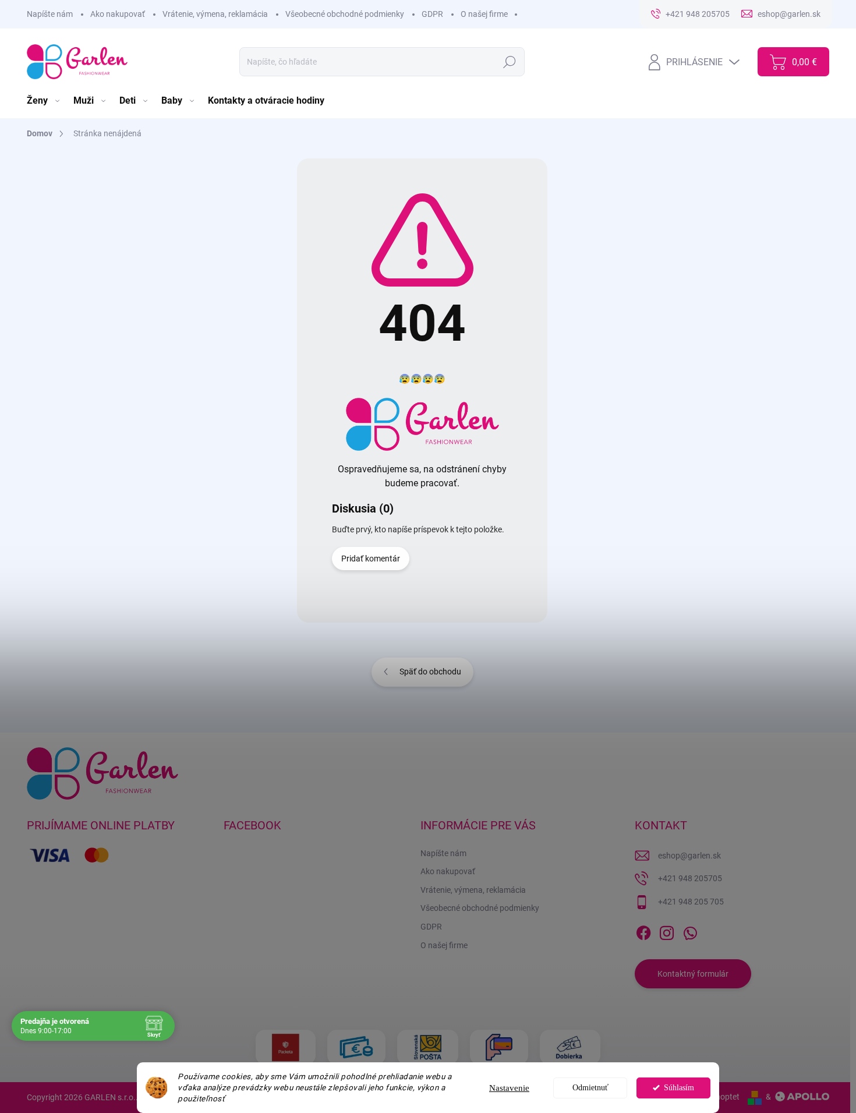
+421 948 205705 (690, 878)
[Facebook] (643, 930)
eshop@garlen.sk (689, 855)
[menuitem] (44, 100)
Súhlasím (679, 1087)
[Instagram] (666, 930)
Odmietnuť (590, 1087)
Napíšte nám (50, 14)
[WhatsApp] (690, 930)
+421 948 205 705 (691, 901)
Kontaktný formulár (692, 973)
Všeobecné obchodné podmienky (344, 14)
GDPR (432, 14)
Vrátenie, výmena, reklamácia (215, 14)
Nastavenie (509, 1088)
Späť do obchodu (430, 671)
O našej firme (484, 14)
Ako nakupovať (117, 14)
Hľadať (509, 61)
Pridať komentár (370, 558)
